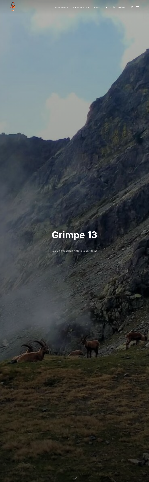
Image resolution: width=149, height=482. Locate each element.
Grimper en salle (79, 7)
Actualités (110, 7)
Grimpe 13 (74, 234)
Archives (122, 7)
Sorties (96, 7)
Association (60, 7)
